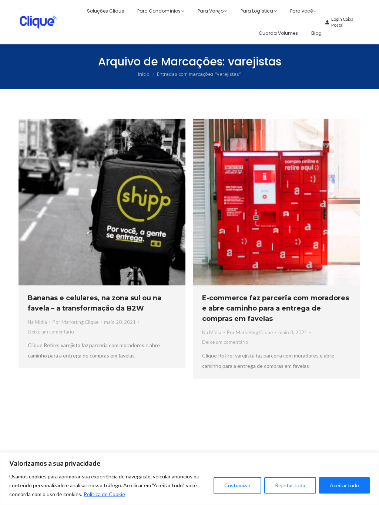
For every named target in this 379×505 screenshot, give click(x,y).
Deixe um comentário (51, 332)
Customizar (237, 485)
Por (75, 322)
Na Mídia (37, 322)
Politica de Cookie (104, 494)
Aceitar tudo (344, 485)
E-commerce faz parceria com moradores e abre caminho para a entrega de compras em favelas (275, 308)
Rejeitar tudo (290, 485)
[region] (189, 478)
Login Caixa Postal (342, 22)
